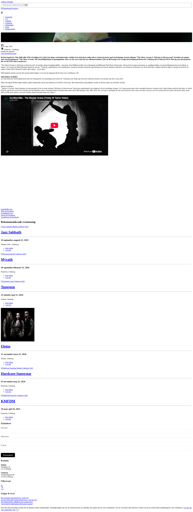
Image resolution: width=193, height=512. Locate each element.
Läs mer (8, 250)
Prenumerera (8, 455)
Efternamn (5, 436)
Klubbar (8, 21)
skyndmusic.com (7, 213)
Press (7, 27)
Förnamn (4, 428)
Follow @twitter (7, 2)
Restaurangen (10, 29)
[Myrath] (13, 254)
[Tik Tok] (2, 489)
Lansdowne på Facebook (10, 217)
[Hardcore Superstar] (17, 368)
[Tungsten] (13, 281)
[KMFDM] (14, 395)
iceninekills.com (6, 209)
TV (6, 19)
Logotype (8, 23)
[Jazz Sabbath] (14, 227)
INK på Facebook (7, 211)
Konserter (8, 17)
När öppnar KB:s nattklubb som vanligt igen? (17, 502)
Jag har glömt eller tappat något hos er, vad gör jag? (19, 500)
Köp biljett (9, 248)
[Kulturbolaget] (9, 8)
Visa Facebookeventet (8, 53)
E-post (3, 445)
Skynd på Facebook (8, 215)
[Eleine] (17, 341)
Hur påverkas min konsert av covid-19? (15, 498)
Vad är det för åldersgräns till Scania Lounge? (17, 504)
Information (9, 25)
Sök (26, 5)
